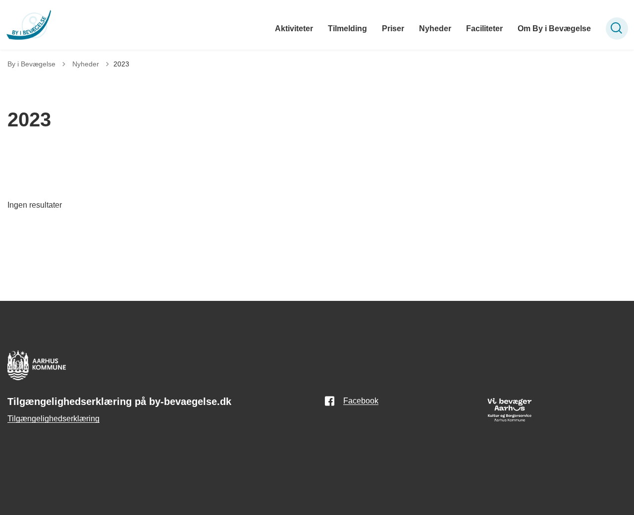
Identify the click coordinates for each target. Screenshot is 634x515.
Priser (393, 28)
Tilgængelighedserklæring (53, 418)
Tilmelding (347, 28)
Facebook (360, 401)
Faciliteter (484, 28)
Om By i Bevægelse (554, 28)
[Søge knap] (617, 28)
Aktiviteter (294, 28)
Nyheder (435, 28)
